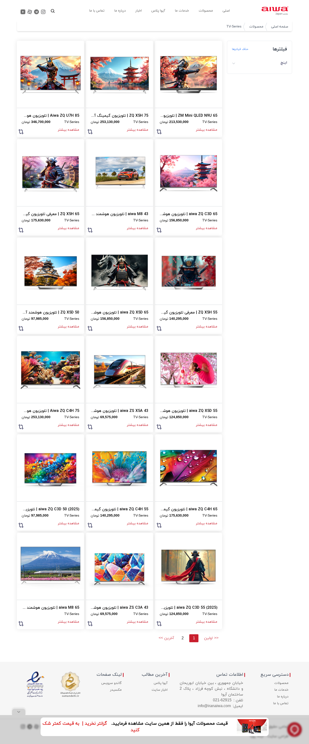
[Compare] (159, 131)
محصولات (256, 26)
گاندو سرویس (111, 683)
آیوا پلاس (161, 683)
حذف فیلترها (240, 49)
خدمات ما (281, 690)
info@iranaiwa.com (214, 706)
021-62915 (222, 700)
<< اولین (211, 638)
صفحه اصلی (279, 26)
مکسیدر (116, 690)
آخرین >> (166, 638)
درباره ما (282, 696)
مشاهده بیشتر (206, 130)
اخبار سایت (160, 690)
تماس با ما (280, 703)
